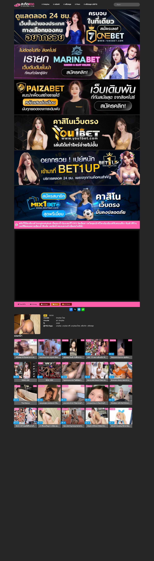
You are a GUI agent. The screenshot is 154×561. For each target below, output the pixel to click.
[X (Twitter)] (75, 309)
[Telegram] (79, 309)
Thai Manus (25, 403)
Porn (78, 4)
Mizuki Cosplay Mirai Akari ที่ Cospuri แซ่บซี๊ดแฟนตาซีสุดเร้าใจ (121, 426)
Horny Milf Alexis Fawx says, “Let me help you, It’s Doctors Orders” (97, 380)
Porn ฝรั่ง (88, 363)
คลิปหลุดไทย (17, 340)
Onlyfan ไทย (60, 318)
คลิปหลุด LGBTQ (91, 4)
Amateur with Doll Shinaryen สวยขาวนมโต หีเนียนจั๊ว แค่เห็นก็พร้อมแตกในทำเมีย (121, 403)
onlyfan (58, 326)
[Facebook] (71, 309)
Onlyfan (46, 4)
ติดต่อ (56, 304)
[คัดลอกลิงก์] (83, 309)
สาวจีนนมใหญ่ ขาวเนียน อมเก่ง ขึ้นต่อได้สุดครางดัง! (49, 426)
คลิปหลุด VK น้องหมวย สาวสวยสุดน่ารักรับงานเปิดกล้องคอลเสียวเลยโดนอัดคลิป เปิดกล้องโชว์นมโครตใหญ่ (25, 357)
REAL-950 (49, 380)
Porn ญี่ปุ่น (112, 409)
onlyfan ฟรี (66, 326)
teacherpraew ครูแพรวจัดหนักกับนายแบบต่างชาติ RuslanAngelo (49, 357)
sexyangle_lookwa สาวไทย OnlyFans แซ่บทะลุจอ (49, 403)
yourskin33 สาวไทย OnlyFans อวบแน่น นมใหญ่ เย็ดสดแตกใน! (73, 403)
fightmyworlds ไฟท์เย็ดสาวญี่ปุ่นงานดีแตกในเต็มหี (73, 380)
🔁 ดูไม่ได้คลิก (66, 304)
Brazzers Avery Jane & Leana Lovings (121, 380)
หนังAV (57, 4)
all (57, 320)
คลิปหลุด (68, 4)
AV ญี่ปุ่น (88, 340)
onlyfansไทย (75, 326)
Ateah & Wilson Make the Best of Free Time (97, 426)
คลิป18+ (84, 326)
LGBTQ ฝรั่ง (17, 386)
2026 (58, 323)
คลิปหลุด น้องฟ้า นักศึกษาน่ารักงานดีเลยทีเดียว (73, 357)
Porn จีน (40, 409)
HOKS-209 (25, 380)
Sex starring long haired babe (73, 426)
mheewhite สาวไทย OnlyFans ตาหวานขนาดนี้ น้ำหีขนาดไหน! (97, 403)
